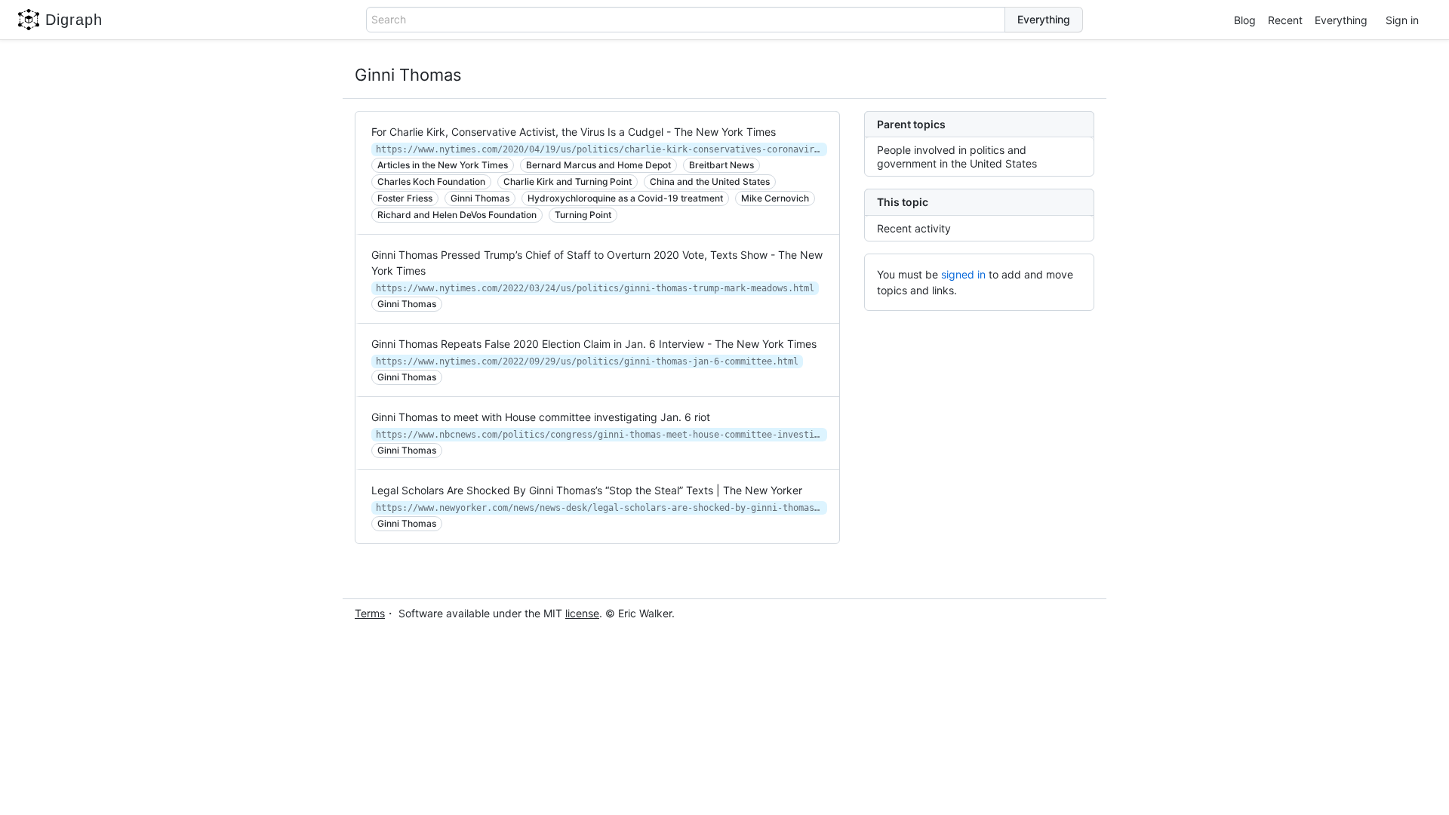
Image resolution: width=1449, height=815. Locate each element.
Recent (1285, 20)
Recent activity (914, 228)
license (582, 613)
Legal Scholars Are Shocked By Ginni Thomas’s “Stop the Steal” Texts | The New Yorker (586, 490)
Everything (1341, 20)
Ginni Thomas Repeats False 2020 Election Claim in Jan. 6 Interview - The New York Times (594, 343)
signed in (963, 274)
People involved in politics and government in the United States (957, 156)
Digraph (74, 19)
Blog (1245, 20)
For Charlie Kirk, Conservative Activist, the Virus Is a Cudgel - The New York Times (573, 131)
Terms (370, 613)
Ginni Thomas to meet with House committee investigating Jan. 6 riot (540, 417)
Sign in (1402, 20)
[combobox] (685, 19)
